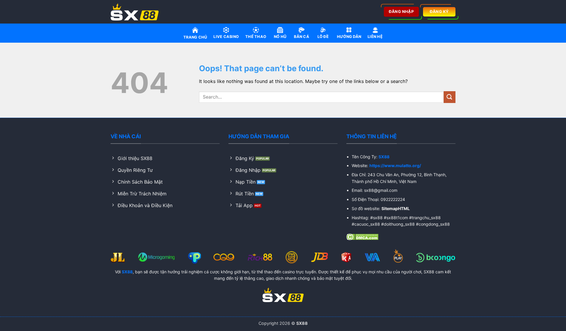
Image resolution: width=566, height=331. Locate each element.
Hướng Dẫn (349, 36)
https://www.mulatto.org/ (395, 165)
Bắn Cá (301, 36)
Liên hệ (375, 36)
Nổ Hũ (280, 36)
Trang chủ (195, 37)
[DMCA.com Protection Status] (362, 236)
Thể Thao (255, 36)
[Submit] (449, 97)
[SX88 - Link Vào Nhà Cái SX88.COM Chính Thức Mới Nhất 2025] (136, 12)
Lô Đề (323, 36)
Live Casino (226, 36)
